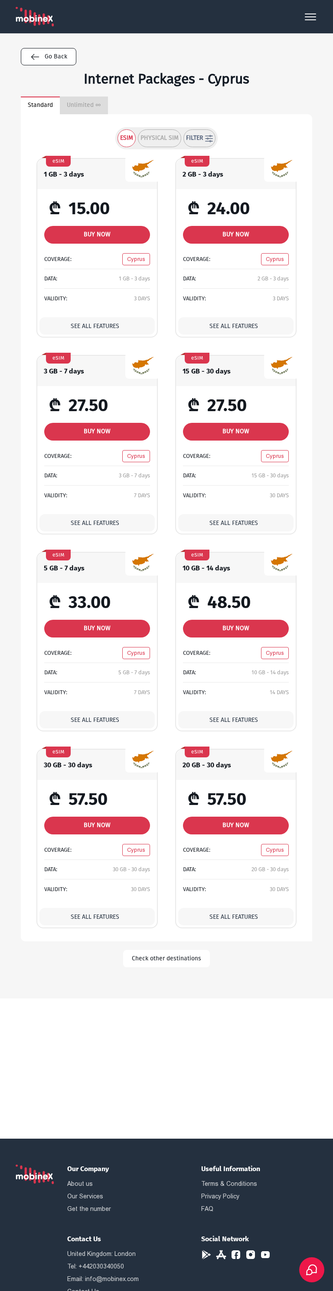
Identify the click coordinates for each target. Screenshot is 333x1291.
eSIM (126, 138)
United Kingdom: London (101, 1253)
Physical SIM (159, 138)
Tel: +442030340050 (95, 1266)
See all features (95, 326)
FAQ (207, 1208)
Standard (40, 105)
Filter (194, 138)
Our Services (85, 1196)
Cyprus (136, 259)
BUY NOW (97, 234)
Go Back (56, 56)
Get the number (89, 1208)
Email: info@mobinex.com (103, 1278)
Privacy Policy (220, 1196)
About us (80, 1183)
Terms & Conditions (229, 1183)
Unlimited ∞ (84, 105)
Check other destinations (166, 958)
